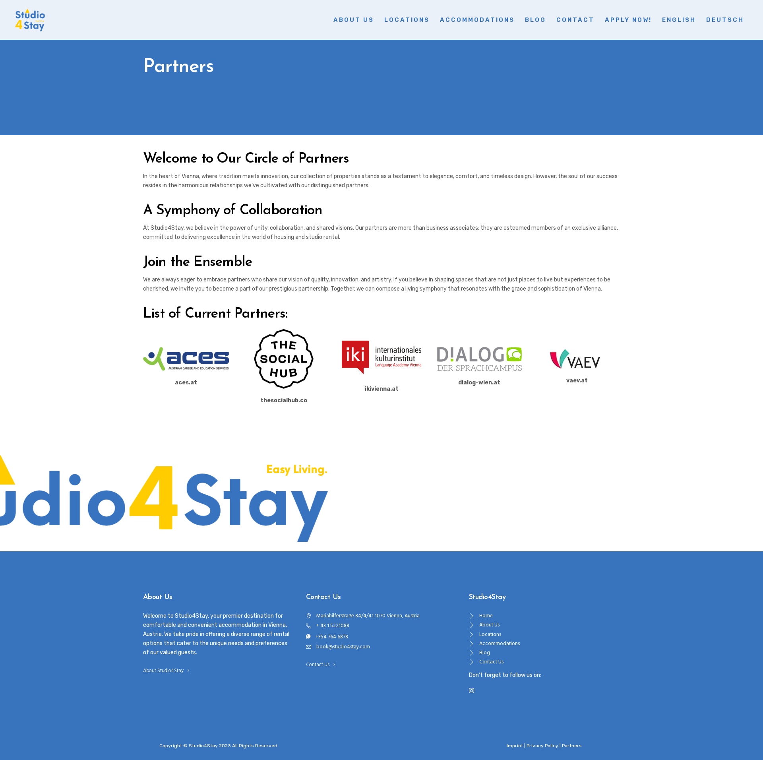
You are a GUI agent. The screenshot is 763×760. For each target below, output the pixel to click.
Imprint (515, 745)
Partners (572, 745)
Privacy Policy (542, 745)
